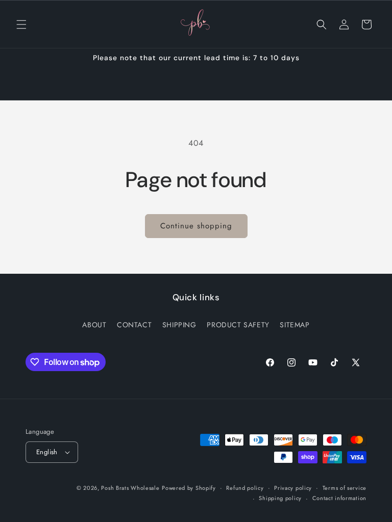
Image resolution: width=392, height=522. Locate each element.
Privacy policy (293, 488)
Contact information (339, 498)
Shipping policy (280, 498)
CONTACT (134, 325)
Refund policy (244, 488)
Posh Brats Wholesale (130, 488)
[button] (21, 24)
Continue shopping (196, 225)
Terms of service (344, 488)
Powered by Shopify (189, 488)
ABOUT (94, 325)
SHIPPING (179, 325)
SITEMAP (294, 325)
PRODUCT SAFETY (238, 325)
